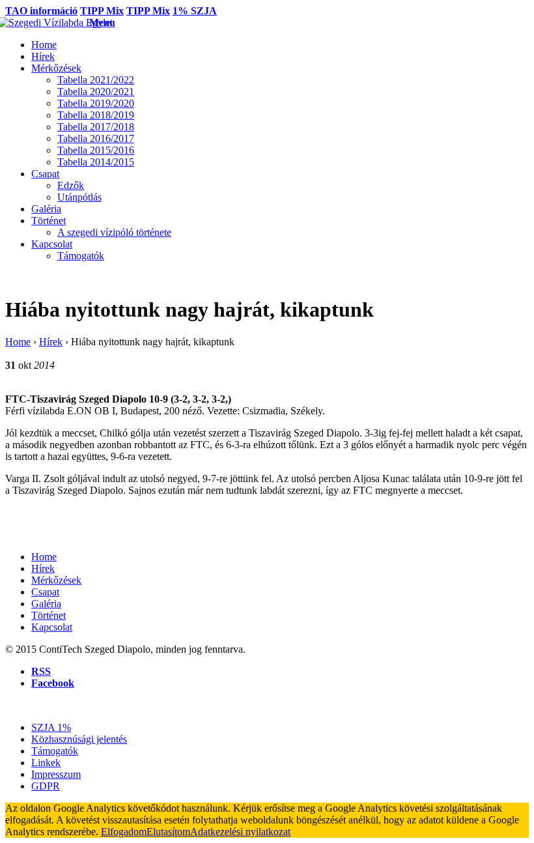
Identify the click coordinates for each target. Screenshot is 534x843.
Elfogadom (124, 831)
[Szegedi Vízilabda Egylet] (47, 22)
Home (18, 341)
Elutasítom (168, 831)
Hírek (51, 341)
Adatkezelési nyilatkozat (240, 831)
